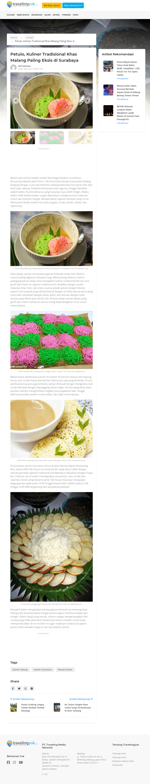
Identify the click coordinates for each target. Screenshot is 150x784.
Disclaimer (117, 765)
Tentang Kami (119, 753)
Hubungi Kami (119, 757)
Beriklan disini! (52, 5)
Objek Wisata (23, 15)
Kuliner (11, 15)
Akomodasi (36, 15)
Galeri (47, 15)
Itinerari (66, 15)
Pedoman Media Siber (123, 761)
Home (14, 37)
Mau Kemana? (72, 5)
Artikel (56, 15)
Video (75, 15)
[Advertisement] (63, 163)
